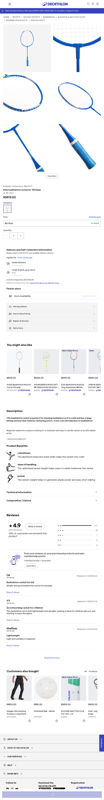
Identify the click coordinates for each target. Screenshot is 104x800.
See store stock (88, 296)
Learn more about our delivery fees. (44, 283)
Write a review (35, 526)
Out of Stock (53, 794)
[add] (20, 235)
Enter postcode (24, 257)
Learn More (31, 566)
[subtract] (6, 235)
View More (52, 176)
